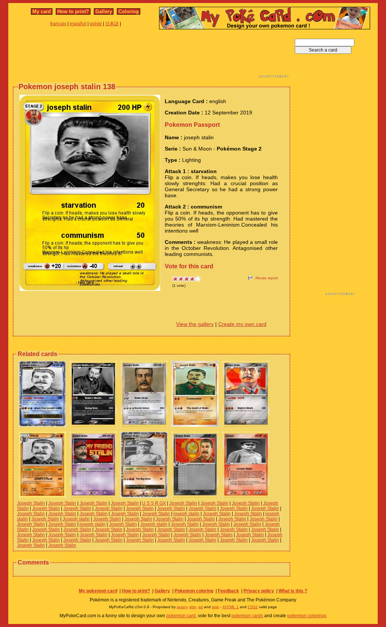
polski (96, 23)
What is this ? (293, 591)
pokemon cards (247, 615)
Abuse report (266, 278)
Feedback (228, 591)
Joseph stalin (76, 519)
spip (215, 607)
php (192, 607)
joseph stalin (186, 513)
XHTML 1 (230, 607)
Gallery (103, 11)
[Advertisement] (151, 56)
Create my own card (242, 324)
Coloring (128, 11)
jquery (182, 607)
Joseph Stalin (31, 503)
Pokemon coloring (194, 591)
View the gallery (195, 324)
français (58, 23)
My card (41, 11)
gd (200, 607)
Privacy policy (259, 591)
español (78, 23)
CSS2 (253, 607)
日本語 (112, 23)
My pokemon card (98, 591)
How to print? (73, 11)
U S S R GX (154, 503)
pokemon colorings (306, 615)
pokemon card (181, 615)
